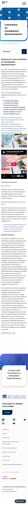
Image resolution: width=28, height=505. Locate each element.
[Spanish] (14, 478)
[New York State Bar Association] (5, 4)
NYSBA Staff (5, 437)
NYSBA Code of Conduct (9, 452)
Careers (4, 433)
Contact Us (5, 429)
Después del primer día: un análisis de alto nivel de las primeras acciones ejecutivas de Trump (13, 130)
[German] (15, 478)
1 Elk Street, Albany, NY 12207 (9, 491)
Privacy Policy (6, 456)
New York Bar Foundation (9, 448)
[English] (3, 478)
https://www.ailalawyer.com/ (13, 124)
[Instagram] (3, 423)
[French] (6, 478)
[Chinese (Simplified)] (12, 478)
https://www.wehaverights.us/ (9, 182)
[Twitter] (25, 420)
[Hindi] (10, 478)
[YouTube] (14, 423)
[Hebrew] (7, 478)
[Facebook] (3, 420)
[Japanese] (9, 478)
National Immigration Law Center (12, 111)
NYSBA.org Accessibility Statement (12, 464)
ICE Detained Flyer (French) (11, 105)
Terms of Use (6, 460)
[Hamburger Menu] (24, 4)
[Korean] (4, 478)
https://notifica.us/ (6, 186)
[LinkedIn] (14, 420)
